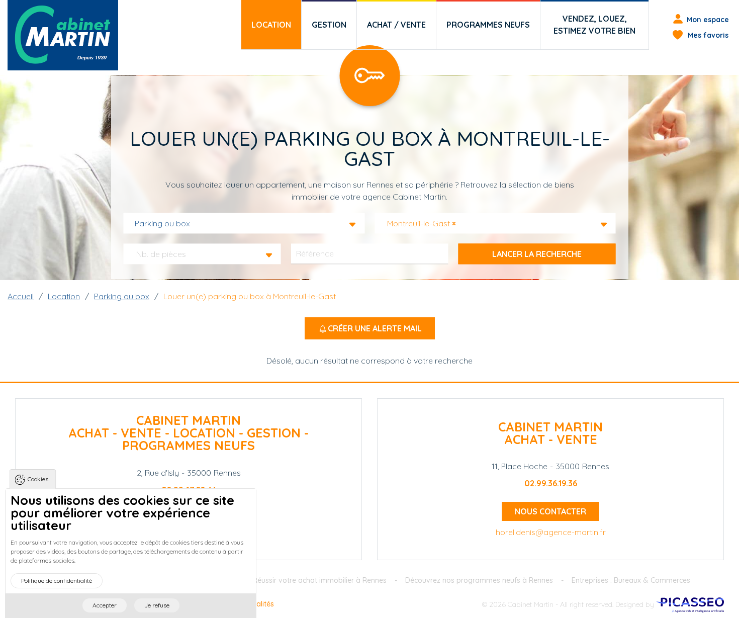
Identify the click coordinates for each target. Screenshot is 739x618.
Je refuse (156, 605)
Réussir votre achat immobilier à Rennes (320, 580)
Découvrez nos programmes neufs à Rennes (479, 580)
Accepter (105, 605)
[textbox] (164, 253)
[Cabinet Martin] (63, 35)
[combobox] (244, 223)
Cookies (38, 479)
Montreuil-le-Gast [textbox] (421, 223)
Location (271, 25)
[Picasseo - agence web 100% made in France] (690, 603)
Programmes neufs (488, 25)
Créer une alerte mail (375, 328)
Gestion (329, 25)
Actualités (258, 603)
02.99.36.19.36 (550, 483)
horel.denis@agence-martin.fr (551, 532)
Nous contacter (550, 511)
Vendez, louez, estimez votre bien (594, 25)
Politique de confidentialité (56, 580)
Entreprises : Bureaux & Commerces (631, 580)
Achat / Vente (396, 25)
